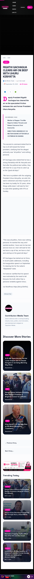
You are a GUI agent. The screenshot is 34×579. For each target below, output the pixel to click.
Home (14, 2)
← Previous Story (10, 443)
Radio (14, 9)
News (14, 6)
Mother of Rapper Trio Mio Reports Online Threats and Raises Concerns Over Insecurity (17, 124)
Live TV (14, 12)
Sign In (30, 7)
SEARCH (23, 7)
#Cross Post (7, 294)
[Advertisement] (17, 31)
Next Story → (9, 451)
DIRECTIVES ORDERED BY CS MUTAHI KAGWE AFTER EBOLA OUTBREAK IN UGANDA (18, 133)
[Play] (29, 576)
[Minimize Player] (32, 577)
